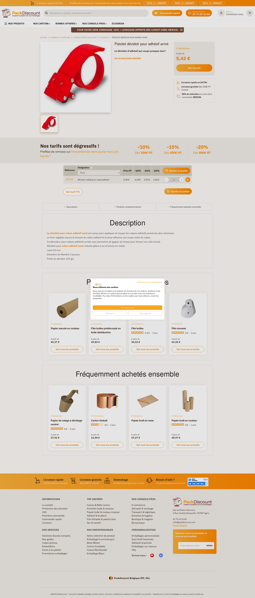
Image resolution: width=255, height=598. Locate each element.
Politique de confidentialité (149, 282)
